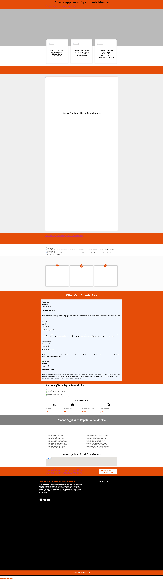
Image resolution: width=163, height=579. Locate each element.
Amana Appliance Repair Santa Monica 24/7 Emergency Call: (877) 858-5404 (65, 471)
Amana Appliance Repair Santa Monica (64, 235)
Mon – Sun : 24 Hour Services (61, 6)
